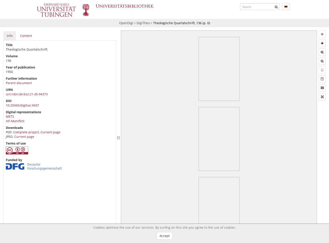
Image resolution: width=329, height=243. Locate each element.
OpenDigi (126, 23)
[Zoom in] (322, 52)
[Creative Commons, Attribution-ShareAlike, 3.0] (17, 153)
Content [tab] (26, 36)
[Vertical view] (322, 70)
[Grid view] (322, 88)
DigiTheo (143, 23)
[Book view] (322, 79)
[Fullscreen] (322, 97)
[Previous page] (322, 34)
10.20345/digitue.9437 (22, 105)
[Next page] (322, 43)
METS (10, 116)
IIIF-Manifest (15, 121)
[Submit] (276, 6)
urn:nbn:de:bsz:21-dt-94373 (27, 94)
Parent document (19, 83)
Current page (50, 132)
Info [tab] (10, 36)
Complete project (26, 132)
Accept (165, 236)
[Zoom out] (322, 61)
